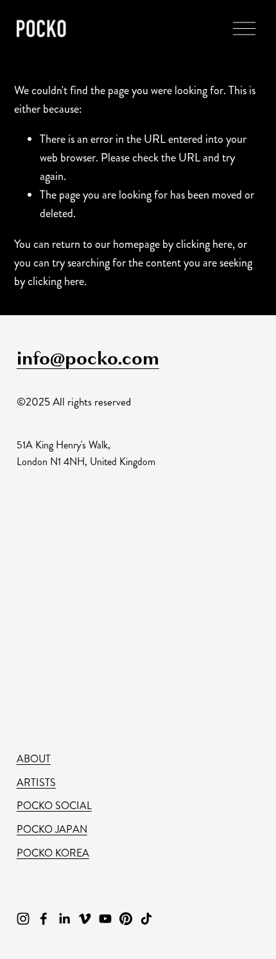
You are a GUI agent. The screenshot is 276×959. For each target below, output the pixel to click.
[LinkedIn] (64, 918)
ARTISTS (36, 782)
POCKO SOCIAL (54, 805)
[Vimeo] (84, 918)
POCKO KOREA (53, 853)
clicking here (204, 244)
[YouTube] (105, 918)
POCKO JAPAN (52, 829)
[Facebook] (43, 918)
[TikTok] (146, 918)
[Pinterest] (125, 918)
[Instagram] (23, 918)
